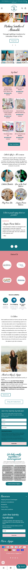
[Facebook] (12, 557)
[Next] (15, 45)
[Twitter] (17, 557)
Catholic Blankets (7, 184)
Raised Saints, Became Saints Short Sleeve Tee (8, 89)
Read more (6, 395)
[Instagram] (15, 557)
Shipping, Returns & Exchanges (9, 499)
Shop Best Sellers (14, 26)
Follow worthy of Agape (14, 483)
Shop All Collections (14, 402)
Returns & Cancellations (7, 502)
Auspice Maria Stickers (20, 204)
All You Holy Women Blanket (20, 134)
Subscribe (14, 443)
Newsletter (4, 504)
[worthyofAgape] (14, 8)
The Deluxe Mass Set (8, 134)
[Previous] (12, 45)
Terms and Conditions (7, 509)
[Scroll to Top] (25, 562)
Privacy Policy (4, 507)
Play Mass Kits (7, 203)
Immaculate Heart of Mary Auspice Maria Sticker (8, 112)
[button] (25, 8)
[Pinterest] (10, 557)
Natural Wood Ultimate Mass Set (20, 111)
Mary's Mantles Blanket (20, 88)
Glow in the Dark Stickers (20, 185)
